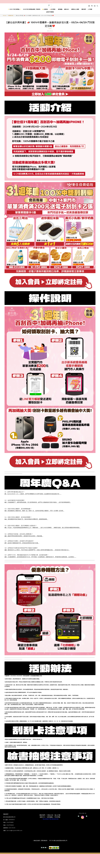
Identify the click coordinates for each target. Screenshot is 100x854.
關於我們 (84, 14)
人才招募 (90, 14)
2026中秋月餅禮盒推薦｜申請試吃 (31, 14)
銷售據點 (60, 14)
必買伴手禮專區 (50, 17)
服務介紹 (66, 14)
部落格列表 (10, 20)
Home (4, 20)
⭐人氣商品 (45, 14)
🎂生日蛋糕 (52, 14)
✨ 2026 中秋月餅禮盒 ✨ (14, 14)
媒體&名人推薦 (75, 14)
